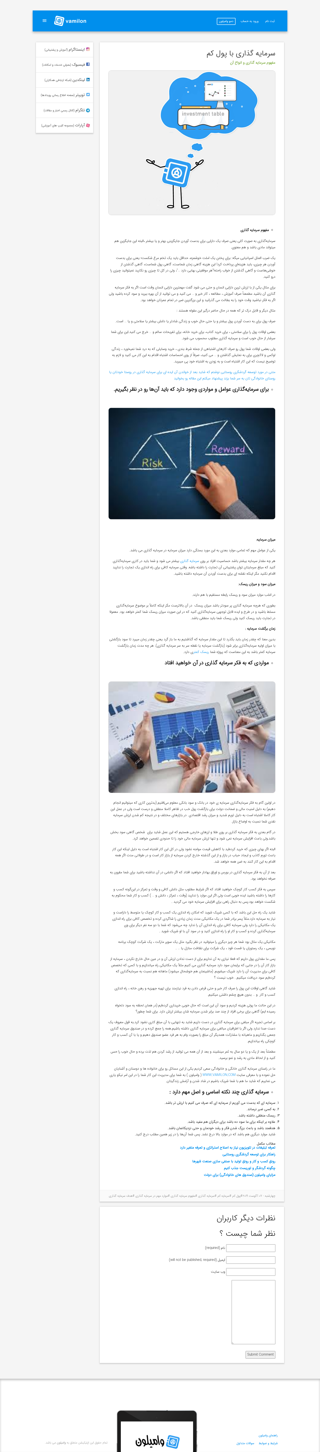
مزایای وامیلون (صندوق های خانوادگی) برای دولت (239, 1175)
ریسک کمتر (201, 652)
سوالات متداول (245, 1443)
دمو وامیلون (226, 21)
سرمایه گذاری (189, 561)
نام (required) (215, 1248)
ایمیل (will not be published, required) (197, 1260)
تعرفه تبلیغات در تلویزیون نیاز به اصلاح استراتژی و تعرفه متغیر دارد (227, 1147)
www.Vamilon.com (219, 1075)
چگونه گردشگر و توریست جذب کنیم (249, 1168)
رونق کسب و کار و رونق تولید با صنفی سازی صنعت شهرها (233, 1161)
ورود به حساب (250, 21)
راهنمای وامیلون (268, 1435)
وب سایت (218, 1271)
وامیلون (61, 1442)
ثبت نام (270, 21)
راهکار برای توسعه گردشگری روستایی (248, 1154)
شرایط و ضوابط (268, 1443)
